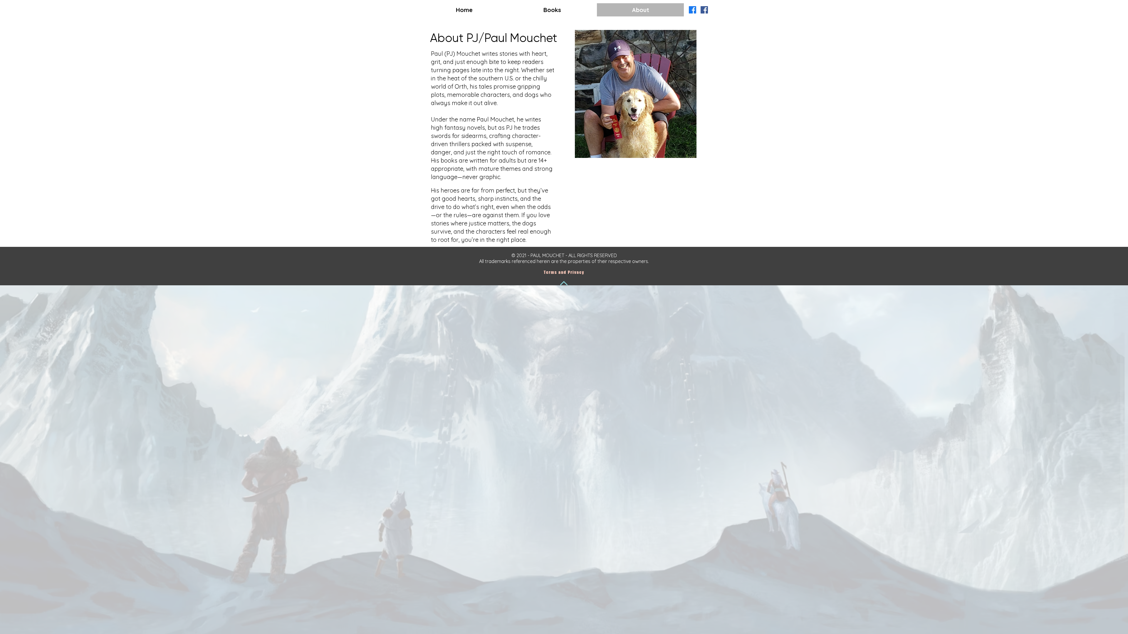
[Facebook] (692, 10)
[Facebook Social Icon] (704, 10)
